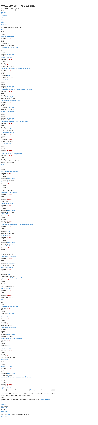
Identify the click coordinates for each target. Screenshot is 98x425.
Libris (8, 43)
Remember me (45, 390)
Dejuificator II (10, 54)
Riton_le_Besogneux (12, 97)
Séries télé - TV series (8, 246)
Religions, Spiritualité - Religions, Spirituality (15, 68)
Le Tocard (9, 38)
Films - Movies (5, 235)
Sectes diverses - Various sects (11, 100)
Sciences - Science (7, 203)
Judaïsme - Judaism (7, 267)
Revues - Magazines (7, 111)
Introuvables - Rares (7, 36)
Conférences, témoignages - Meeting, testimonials (17, 224)
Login (2, 388)
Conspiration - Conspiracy (9, 47)
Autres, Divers (4, 359)
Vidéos (2, 164)
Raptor (8, 75)
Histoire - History (6, 57)
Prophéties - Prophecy (8, 132)
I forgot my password (35, 390)
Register (8, 388)
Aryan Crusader (11, 129)
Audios (2, 299)
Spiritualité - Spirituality (8, 256)
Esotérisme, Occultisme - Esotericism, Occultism (17, 89)
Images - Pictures (6, 366)
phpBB (8, 414)
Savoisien (9, 65)
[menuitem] (6, 14)
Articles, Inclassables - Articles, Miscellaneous (16, 377)
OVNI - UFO (4, 79)
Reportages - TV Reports (9, 192)
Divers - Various (6, 143)
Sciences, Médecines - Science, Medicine (14, 121)
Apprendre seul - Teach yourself (11, 153)
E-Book (2, 29)
